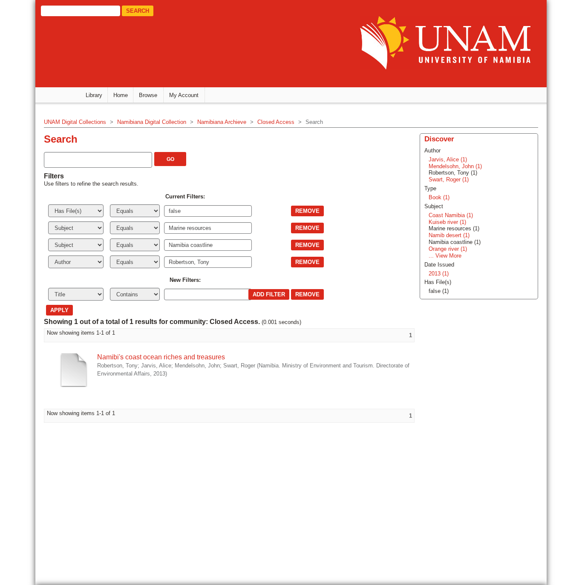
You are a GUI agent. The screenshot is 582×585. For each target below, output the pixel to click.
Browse (148, 95)
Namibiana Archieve (221, 122)
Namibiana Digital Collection (151, 122)
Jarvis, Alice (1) (448, 159)
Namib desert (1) (449, 235)
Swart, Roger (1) (449, 179)
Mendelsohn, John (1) (455, 166)
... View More (445, 255)
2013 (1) (439, 273)
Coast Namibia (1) (451, 215)
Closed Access (275, 122)
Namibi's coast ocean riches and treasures (161, 357)
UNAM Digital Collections (75, 122)
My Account (184, 95)
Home (120, 95)
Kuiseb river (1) (447, 222)
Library (94, 95)
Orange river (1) (448, 249)
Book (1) (439, 197)
